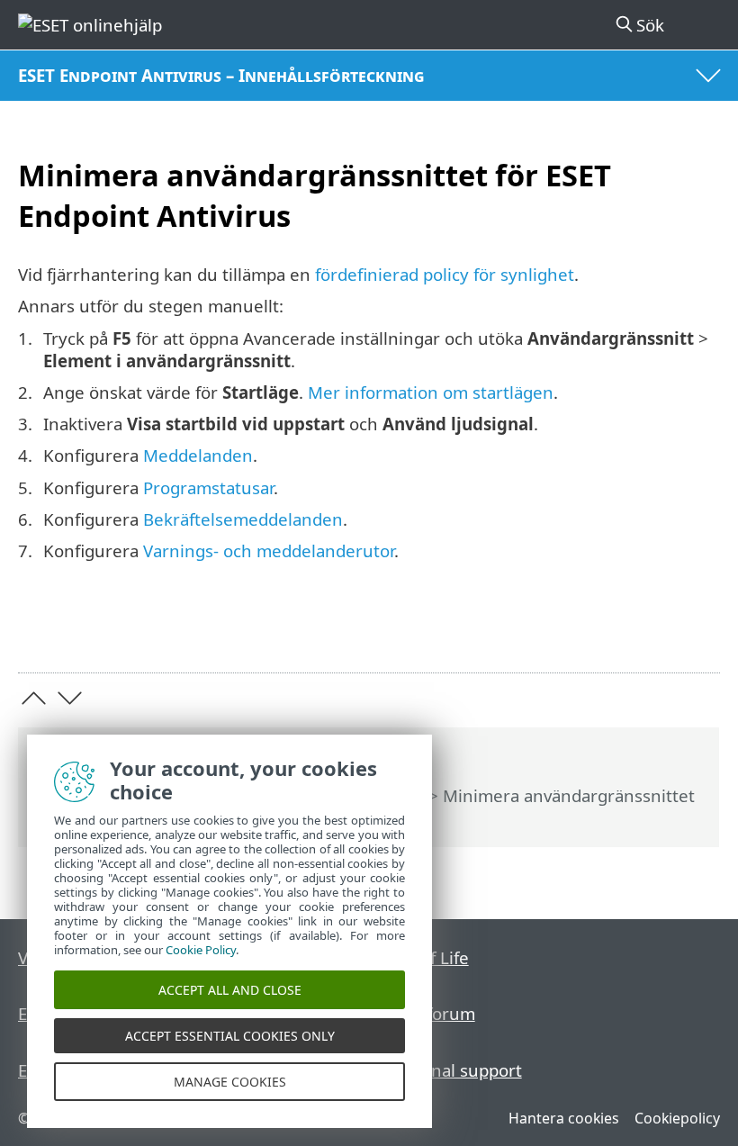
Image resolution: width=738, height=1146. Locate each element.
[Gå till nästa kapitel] (70, 698)
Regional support (454, 1070)
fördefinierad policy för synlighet (444, 274)
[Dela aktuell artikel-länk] (605, 630)
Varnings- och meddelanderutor (268, 550)
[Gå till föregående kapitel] (34, 698)
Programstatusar (208, 487)
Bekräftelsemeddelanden (243, 519)
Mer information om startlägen (431, 392)
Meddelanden (198, 455)
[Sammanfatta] (698, 630)
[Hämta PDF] (651, 630)
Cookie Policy (201, 950)
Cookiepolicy (677, 1118)
